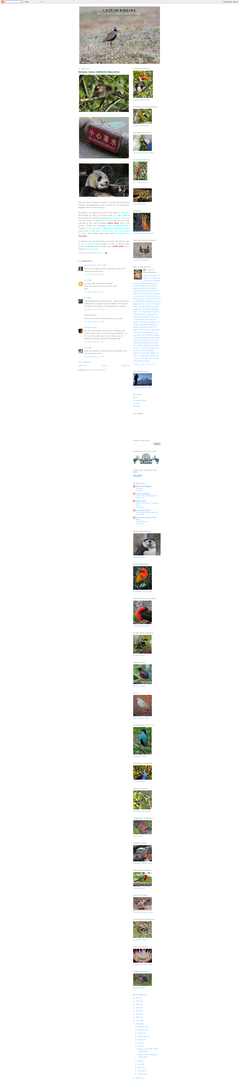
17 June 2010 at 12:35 (94, 342)
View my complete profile (144, 364)
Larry (86, 347)
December (142, 1027)
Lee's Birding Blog (143, 510)
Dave (86, 280)
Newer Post (82, 365)
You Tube (136, 403)
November (142, 1030)
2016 (138, 1004)
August (140, 1040)
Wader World (141, 501)
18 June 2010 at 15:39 (94, 357)
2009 (138, 1078)
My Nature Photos (139, 400)
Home (104, 365)
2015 (138, 1008)
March (140, 1067)
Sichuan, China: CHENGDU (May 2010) (98, 72)
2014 (138, 1011)
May (139, 1061)
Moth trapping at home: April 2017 (147, 512)
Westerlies (139, 488)
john (85, 297)
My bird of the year (142, 521)
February (141, 1071)
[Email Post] (105, 253)
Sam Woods (150, 270)
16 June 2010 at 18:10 (94, 292)
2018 (138, 998)
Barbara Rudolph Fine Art (93, 265)
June (140, 1046)
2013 (138, 1014)
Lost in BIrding (119, 10)
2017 (138, 1001)
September (142, 1036)
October (141, 1033)
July (139, 1043)
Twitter (135, 398)
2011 (138, 1021)
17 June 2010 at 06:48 (94, 322)
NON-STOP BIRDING (143, 486)
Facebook (136, 406)
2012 (138, 1017)
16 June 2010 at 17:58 (94, 274)
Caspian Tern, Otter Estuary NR (146, 496)
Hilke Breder (88, 327)
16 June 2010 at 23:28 (94, 309)
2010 (138, 1024)
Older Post (125, 365)
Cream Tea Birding (143, 494)
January (141, 1074)
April (139, 1064)
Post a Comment (84, 362)
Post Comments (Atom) (97, 370)
